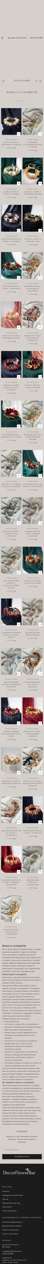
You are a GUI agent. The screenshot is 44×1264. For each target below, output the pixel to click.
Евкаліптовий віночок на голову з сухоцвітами (11, 833)
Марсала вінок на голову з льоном (33, 386)
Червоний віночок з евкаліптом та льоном (11, 436)
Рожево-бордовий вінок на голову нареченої (11, 387)
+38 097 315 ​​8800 (8, 1253)
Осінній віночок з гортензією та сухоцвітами (11, 932)
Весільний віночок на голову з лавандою (11, 240)
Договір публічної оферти (12, 1226)
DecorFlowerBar (11, 140)
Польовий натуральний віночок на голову (32, 144)
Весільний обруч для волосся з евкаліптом (33, 485)
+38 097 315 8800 (36, 38)
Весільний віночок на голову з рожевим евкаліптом (11, 882)
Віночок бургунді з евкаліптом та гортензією (32, 338)
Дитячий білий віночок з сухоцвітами (32, 882)
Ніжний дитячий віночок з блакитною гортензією (11, 684)
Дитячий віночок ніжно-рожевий (32, 634)
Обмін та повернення (10, 1230)
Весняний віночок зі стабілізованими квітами (33, 437)
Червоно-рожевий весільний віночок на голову (11, 734)
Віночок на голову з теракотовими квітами (33, 734)
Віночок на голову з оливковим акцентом (11, 782)
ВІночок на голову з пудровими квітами (11, 337)
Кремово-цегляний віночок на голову (32, 582)
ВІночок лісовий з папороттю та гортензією (11, 534)
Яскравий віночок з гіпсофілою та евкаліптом (33, 288)
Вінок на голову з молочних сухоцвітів (11, 143)
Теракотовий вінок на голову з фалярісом (33, 832)
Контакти (5, 1191)
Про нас (5, 1199)
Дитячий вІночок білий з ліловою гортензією (32, 534)
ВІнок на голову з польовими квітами (33, 193)
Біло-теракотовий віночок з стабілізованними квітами (11, 584)
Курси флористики (9, 1211)
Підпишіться (22, 1156)
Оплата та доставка (10, 1234)
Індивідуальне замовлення (12, 1195)
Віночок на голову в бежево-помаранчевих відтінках (33, 783)
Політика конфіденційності (12, 1222)
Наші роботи (7, 1207)
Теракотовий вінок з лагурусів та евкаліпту (33, 684)
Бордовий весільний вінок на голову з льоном (11, 635)
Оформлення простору (11, 1203)
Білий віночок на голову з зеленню (11, 193)
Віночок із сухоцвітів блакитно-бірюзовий (11, 485)
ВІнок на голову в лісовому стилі (33, 240)
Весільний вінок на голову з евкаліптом (11, 287)
